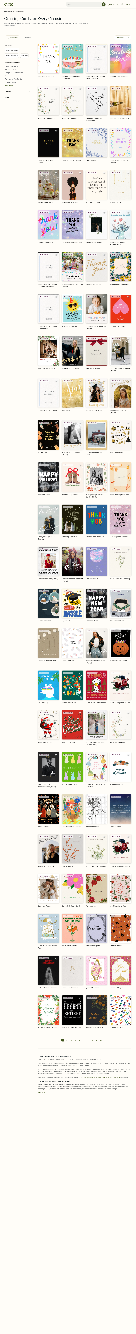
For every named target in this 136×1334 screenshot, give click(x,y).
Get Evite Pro (113, 4)
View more (9, 86)
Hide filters (14, 38)
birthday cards (104, 1077)
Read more (41, 1092)
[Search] (104, 4)
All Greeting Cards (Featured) (14, 11)
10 (101, 1040)
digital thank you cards (89, 1077)
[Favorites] (122, 4)
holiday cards (115, 1077)
